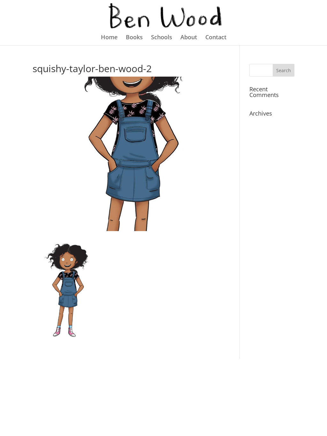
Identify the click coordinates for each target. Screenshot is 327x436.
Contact (215, 38)
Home (109, 38)
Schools (161, 38)
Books (134, 38)
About (188, 38)
